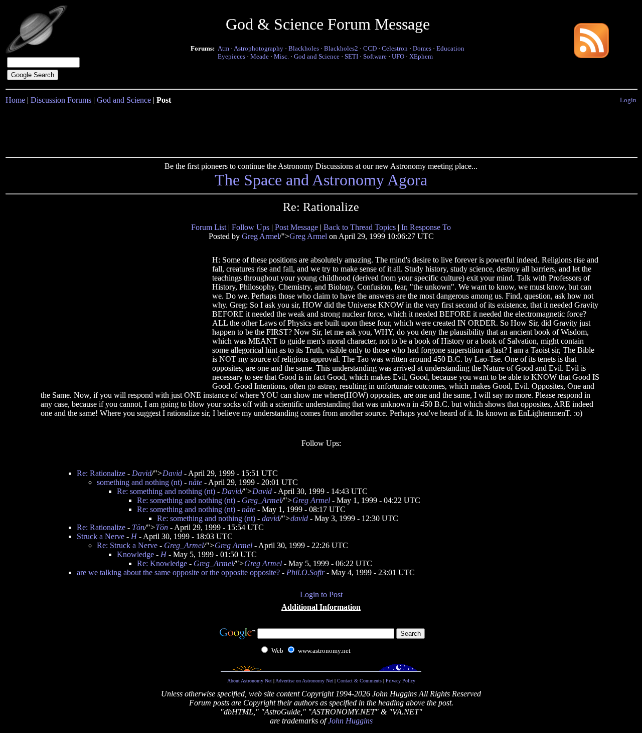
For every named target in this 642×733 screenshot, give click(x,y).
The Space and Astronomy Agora (321, 180)
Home (15, 100)
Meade (259, 56)
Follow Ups (250, 227)
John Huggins (350, 720)
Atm (223, 48)
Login (628, 100)
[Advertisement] (321, 128)
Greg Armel (260, 236)
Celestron (395, 48)
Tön (138, 527)
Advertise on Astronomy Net (304, 680)
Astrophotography (258, 48)
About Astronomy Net (249, 680)
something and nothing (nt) (139, 482)
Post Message (296, 227)
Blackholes (303, 48)
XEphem (421, 56)
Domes (422, 48)
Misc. (281, 56)
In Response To (426, 227)
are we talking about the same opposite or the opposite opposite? (178, 572)
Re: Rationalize (101, 473)
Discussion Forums (61, 100)
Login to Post (321, 594)
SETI (351, 56)
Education (450, 48)
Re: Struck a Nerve (127, 545)
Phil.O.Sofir (305, 572)
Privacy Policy (400, 680)
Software (375, 56)
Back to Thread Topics (360, 227)
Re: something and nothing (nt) (166, 491)
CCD (370, 48)
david (270, 518)
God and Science (317, 56)
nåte (195, 482)
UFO (398, 56)
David (141, 473)
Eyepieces (231, 56)
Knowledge (135, 554)
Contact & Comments (359, 680)
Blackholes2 (341, 48)
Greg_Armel (261, 500)
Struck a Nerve (100, 536)
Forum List (208, 227)
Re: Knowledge (162, 563)
